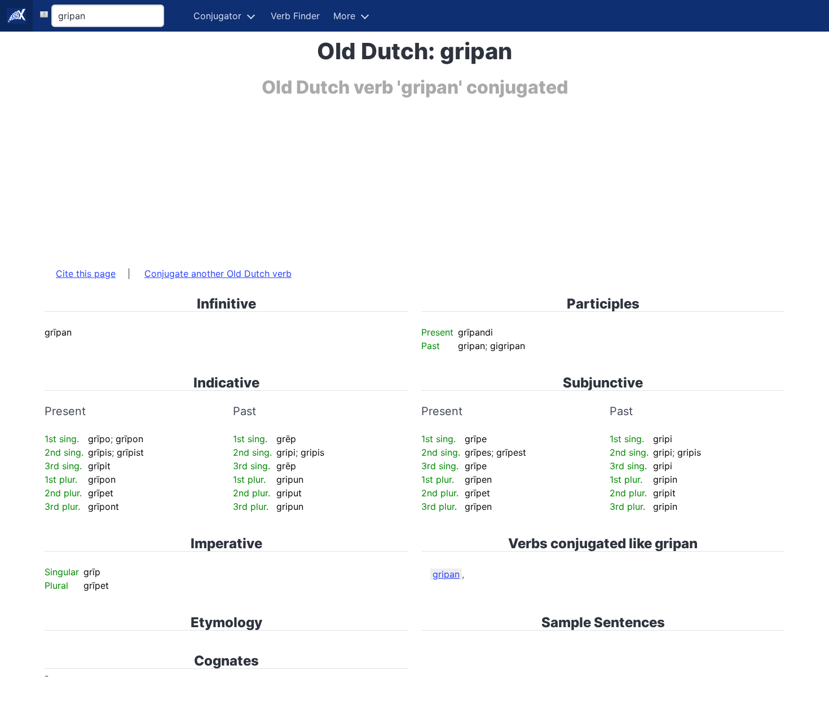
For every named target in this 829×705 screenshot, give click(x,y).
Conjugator (217, 15)
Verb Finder (295, 15)
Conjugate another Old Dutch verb (218, 273)
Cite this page (86, 273)
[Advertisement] (383, 176)
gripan (446, 574)
